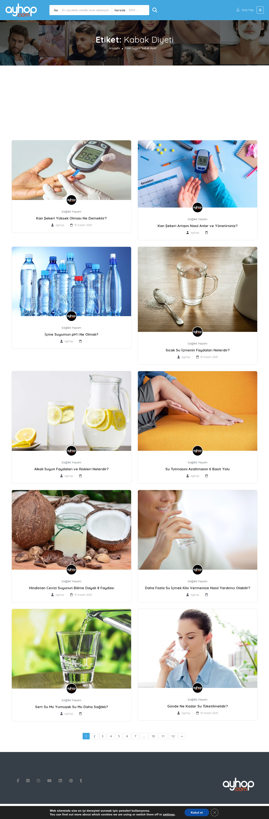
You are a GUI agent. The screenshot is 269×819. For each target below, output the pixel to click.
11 (163, 736)
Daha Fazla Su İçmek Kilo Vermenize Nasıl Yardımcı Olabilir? (197, 588)
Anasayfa (114, 48)
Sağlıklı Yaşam (71, 211)
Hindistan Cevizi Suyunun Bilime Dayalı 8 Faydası (71, 588)
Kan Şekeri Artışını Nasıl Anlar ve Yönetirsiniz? (198, 225)
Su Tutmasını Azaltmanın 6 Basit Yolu (197, 469)
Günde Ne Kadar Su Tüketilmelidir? (197, 706)
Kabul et (197, 812)
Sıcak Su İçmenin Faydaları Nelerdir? (198, 350)
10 (153, 736)
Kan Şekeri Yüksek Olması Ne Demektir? (71, 218)
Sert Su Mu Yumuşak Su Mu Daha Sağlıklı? (71, 707)
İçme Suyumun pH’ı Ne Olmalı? (71, 334)
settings (169, 814)
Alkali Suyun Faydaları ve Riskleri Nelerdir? (71, 469)
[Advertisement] (134, 97)
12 (173, 736)
